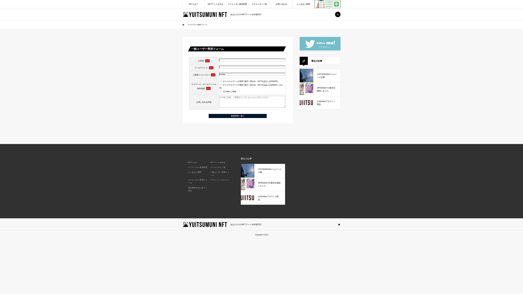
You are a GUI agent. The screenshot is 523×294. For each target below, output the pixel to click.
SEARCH (337, 14)
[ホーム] (183, 25)
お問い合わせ (281, 4)
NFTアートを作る (215, 4)
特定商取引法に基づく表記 (197, 189)
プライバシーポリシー (219, 180)
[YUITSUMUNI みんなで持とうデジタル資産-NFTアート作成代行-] (205, 14)
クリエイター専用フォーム (197, 181)
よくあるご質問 (303, 4)
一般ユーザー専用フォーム (219, 173)
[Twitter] (339, 224)
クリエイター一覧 (259, 4)
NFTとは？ (193, 4)
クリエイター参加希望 (237, 4)
